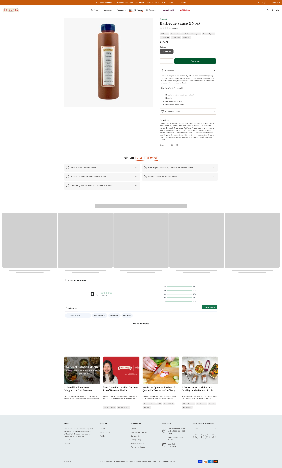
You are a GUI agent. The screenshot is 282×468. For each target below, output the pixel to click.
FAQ (160, 461)
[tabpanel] (141, 330)
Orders (102, 429)
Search (133, 429)
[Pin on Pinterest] (176, 145)
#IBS (159, 404)
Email (197, 429)
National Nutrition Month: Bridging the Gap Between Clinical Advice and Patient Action (82, 389)
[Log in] (272, 10)
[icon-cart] (277, 10)
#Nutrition (147, 407)
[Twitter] (255, 2)
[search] (267, 10)
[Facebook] (258, 2)
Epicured (163, 19)
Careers (67, 443)
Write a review (209, 307)
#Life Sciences (201, 404)
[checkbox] (127, 315)
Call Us (170, 433)
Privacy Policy (136, 440)
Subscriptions (105, 432)
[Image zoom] (108, 62)
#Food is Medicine (110, 407)
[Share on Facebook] (167, 145)
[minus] (162, 61)
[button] (195, 61)
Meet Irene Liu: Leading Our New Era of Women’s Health (120, 389)
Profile (102, 436)
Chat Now (172, 446)
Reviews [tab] (71, 308)
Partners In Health (138, 447)
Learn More (68, 440)
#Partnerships (187, 407)
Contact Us (135, 436)
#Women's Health (123, 407)
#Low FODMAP (168, 404)
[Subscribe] (215, 429)
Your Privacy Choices (139, 432)
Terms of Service (137, 443)
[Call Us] (265, 2)
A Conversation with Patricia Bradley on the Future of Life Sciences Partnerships (197, 389)
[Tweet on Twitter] (172, 145)
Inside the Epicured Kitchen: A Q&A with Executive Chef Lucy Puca (159, 389)
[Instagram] (261, 2)
